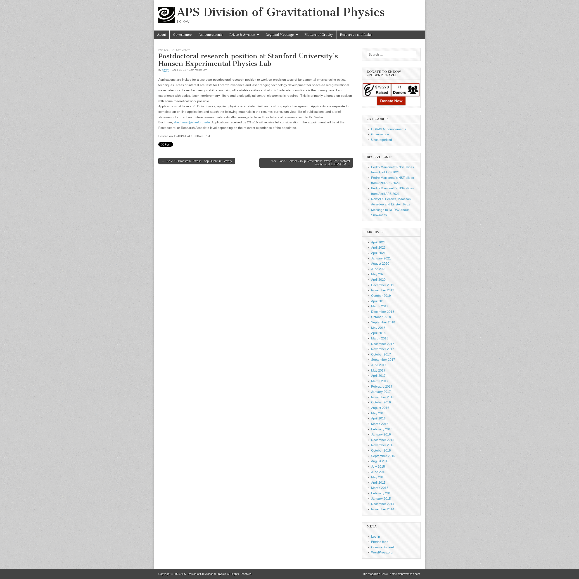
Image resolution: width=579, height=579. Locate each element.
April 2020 (378, 279)
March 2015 (379, 488)
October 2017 (381, 354)
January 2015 (381, 498)
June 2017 (378, 365)
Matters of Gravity (319, 35)
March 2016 (379, 424)
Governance (182, 35)
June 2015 (378, 472)
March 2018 (379, 338)
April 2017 (378, 375)
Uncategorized (381, 139)
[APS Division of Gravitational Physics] (167, 17)
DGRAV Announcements (174, 50)
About (161, 35)
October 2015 (381, 450)
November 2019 (382, 290)
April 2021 (378, 253)
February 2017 (381, 386)
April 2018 (378, 333)
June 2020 (378, 269)
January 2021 (381, 258)
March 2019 (379, 306)
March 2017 (379, 381)
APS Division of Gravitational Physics (281, 12)
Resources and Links (356, 35)
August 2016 (380, 408)
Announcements (211, 35)
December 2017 (382, 344)
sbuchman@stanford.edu (192, 122)
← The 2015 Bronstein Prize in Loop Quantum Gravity (196, 161)
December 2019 (382, 285)
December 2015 (382, 440)
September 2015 (383, 456)
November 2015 (382, 445)
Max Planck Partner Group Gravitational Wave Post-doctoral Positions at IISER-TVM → (310, 162)
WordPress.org (382, 552)
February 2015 (381, 493)
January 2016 (381, 434)
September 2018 (383, 322)
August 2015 (380, 461)
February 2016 (381, 429)
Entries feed (379, 542)
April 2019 (378, 301)
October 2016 (381, 402)
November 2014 (382, 509)
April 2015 (378, 482)
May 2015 (378, 477)
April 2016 (378, 418)
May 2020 (378, 274)
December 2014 (382, 504)
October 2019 (381, 295)
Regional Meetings (280, 35)
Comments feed (382, 547)
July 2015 (378, 466)
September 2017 (383, 359)
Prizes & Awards (242, 35)
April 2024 (378, 242)
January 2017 (381, 391)
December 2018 (382, 311)
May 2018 (378, 328)
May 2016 (378, 413)
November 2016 (382, 397)
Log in (375, 536)
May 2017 (378, 370)
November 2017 (382, 349)
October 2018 (381, 317)
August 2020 (380, 263)
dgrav (165, 69)
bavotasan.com (410, 574)
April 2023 (378, 247)
